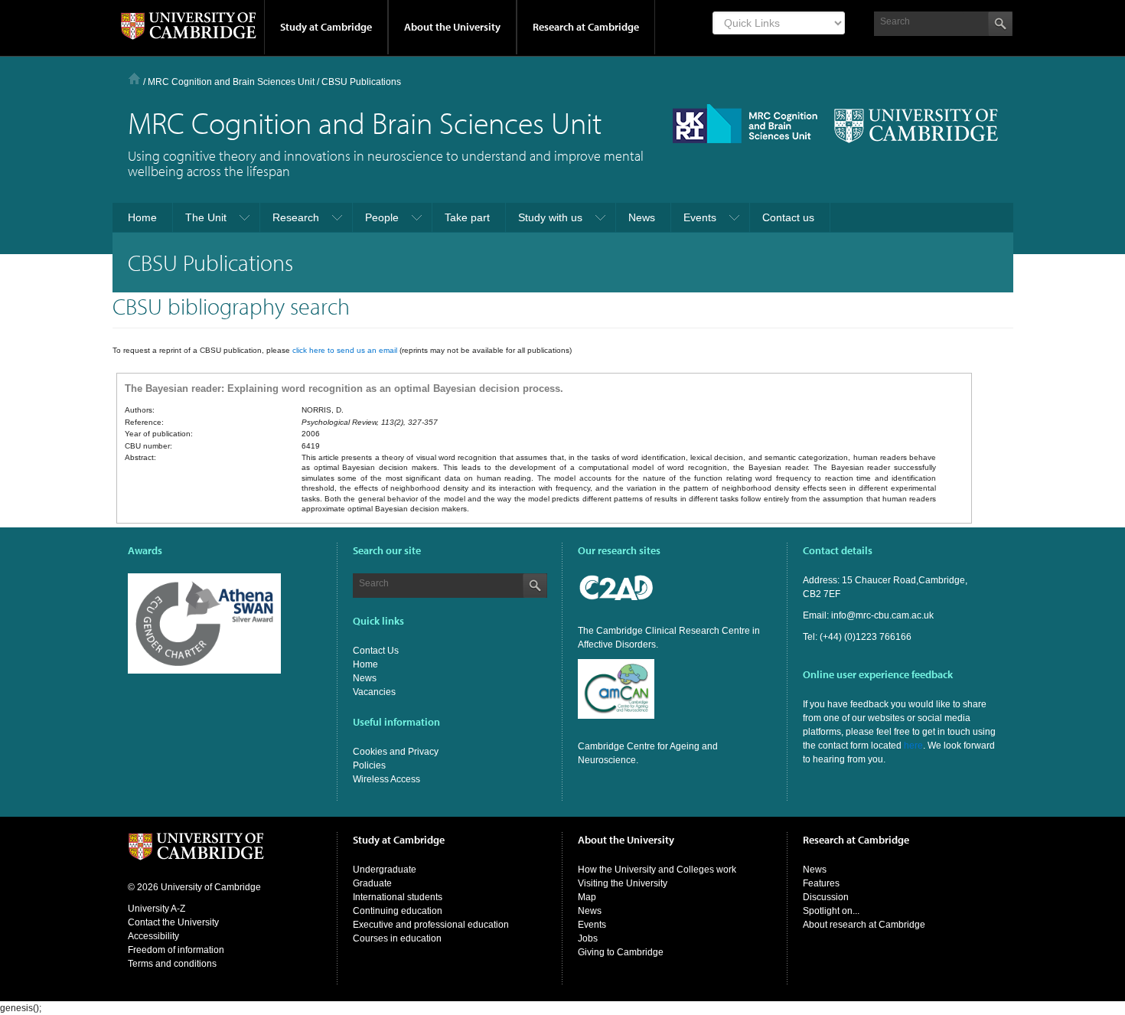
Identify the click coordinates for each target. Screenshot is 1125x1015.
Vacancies (374, 692)
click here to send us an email (344, 350)
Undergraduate (384, 869)
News (365, 678)
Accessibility (153, 936)
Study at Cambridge (326, 27)
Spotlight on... (831, 911)
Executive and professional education (431, 924)
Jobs (588, 938)
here (913, 745)
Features (821, 883)
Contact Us (376, 650)
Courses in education (397, 938)
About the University (452, 27)
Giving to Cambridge (621, 952)
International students (397, 897)
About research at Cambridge (864, 924)
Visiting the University (622, 883)
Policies (369, 765)
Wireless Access (386, 779)
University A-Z (156, 908)
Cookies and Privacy (396, 751)
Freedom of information (176, 950)
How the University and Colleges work (657, 869)
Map (587, 897)
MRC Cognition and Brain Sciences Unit (231, 82)
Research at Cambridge (586, 27)
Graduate (372, 883)
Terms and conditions (172, 963)
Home (134, 78)
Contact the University (173, 922)
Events (592, 924)
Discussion (826, 897)
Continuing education (397, 911)
